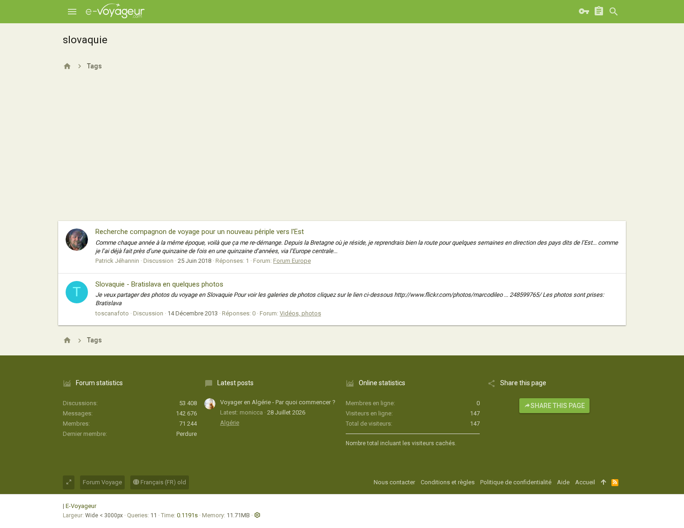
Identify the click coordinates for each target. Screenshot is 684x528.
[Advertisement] (342, 151)
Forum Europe (292, 260)
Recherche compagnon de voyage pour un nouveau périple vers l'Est (199, 231)
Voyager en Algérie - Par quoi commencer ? (277, 402)
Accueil (585, 482)
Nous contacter (394, 482)
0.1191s (187, 515)
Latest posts (235, 383)
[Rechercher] (613, 11)
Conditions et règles (448, 482)
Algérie (229, 422)
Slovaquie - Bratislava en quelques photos (159, 284)
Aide (563, 482)
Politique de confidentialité (515, 482)
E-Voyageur (81, 505)
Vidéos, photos (300, 313)
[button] (72, 11)
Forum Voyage (102, 482)
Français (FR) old (162, 482)
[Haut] (603, 482)
